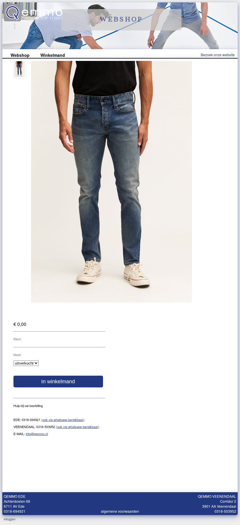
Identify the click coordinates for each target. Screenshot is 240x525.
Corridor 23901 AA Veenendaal (219, 504)
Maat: (17, 354)
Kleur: (17, 338)
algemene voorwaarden (120, 511)
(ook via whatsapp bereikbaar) (63, 419)
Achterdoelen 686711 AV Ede (17, 504)
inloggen (10, 519)
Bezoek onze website (218, 54)
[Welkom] (33, 19)
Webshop (20, 55)
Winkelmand (52, 55)
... (126, 519)
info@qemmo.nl (37, 433)
